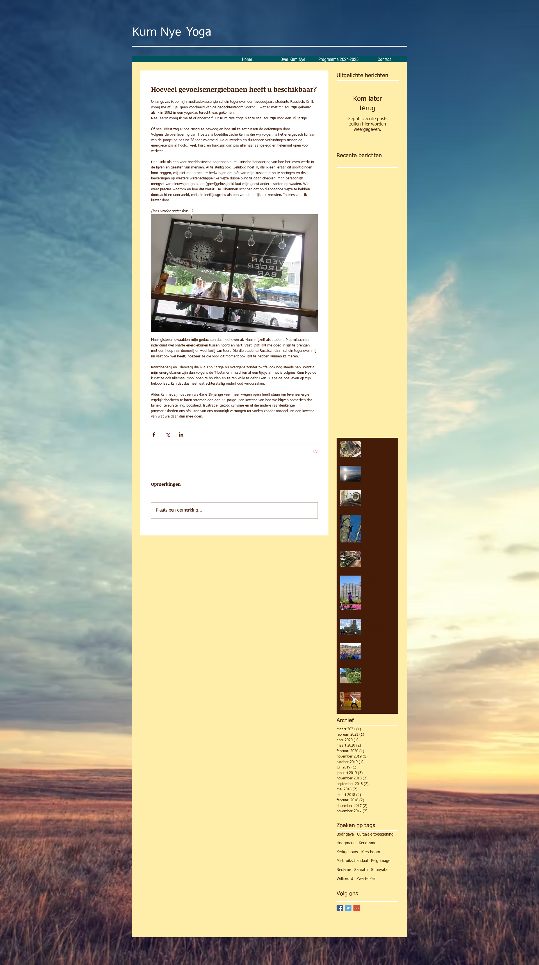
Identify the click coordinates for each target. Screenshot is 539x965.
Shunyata (379, 870)
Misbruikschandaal (352, 861)
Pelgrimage (380, 861)
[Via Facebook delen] (153, 434)
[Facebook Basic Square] (340, 908)
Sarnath (361, 870)
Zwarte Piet (366, 879)
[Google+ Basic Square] (356, 908)
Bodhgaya (345, 834)
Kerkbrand (367, 843)
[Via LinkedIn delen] (181, 434)
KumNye (173, 31)
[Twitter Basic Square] (348, 908)
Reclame (344, 870)
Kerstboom (370, 852)
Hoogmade (346, 843)
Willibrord (345, 879)
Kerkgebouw (347, 852)
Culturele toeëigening (375, 834)
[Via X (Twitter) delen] (167, 434)
